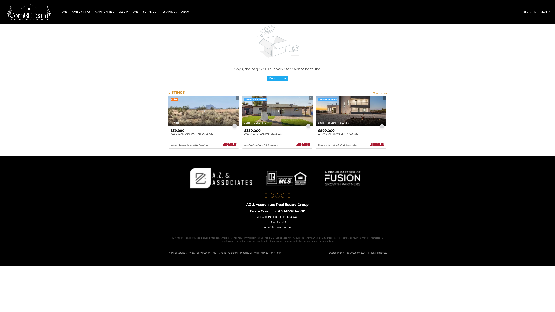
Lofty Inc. (344, 252)
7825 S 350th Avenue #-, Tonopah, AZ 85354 (192, 134)
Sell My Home (129, 11)
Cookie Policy (210, 252)
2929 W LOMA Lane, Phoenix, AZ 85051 (263, 134)
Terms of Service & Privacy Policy (185, 252)
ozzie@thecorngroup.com (277, 227)
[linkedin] (272, 195)
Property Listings (249, 252)
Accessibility (276, 252)
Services (149, 11)
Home (64, 11)
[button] (29, 12)
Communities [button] (104, 11)
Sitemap (263, 252)
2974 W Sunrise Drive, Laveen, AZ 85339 (338, 134)
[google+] (289, 195)
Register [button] (529, 12)
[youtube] (283, 195)
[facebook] (266, 195)
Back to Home (277, 78)
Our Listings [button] (81, 11)
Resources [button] (169, 11)
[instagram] (277, 195)
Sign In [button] (546, 12)
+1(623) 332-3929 (277, 222)
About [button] (186, 11)
